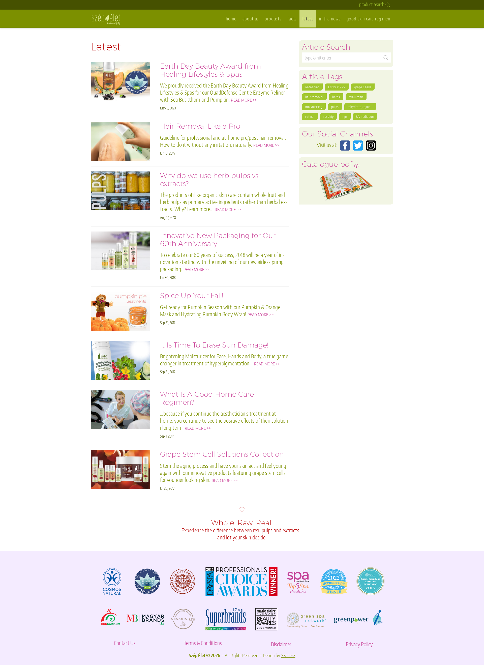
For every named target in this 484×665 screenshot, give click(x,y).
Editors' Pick (336, 87)
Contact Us (125, 643)
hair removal (314, 97)
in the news (329, 18)
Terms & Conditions (203, 643)
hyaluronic (356, 97)
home (231, 18)
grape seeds (362, 87)
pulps (335, 107)
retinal (309, 116)
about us (251, 18)
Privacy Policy (359, 644)
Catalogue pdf (328, 165)
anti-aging (312, 87)
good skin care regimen (368, 18)
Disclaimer (281, 644)
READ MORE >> (244, 100)
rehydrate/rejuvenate (362, 107)
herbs (336, 97)
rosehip (328, 116)
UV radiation (365, 116)
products (273, 18)
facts (291, 18)
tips (344, 116)
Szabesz (288, 655)
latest (307, 18)
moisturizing (313, 107)
